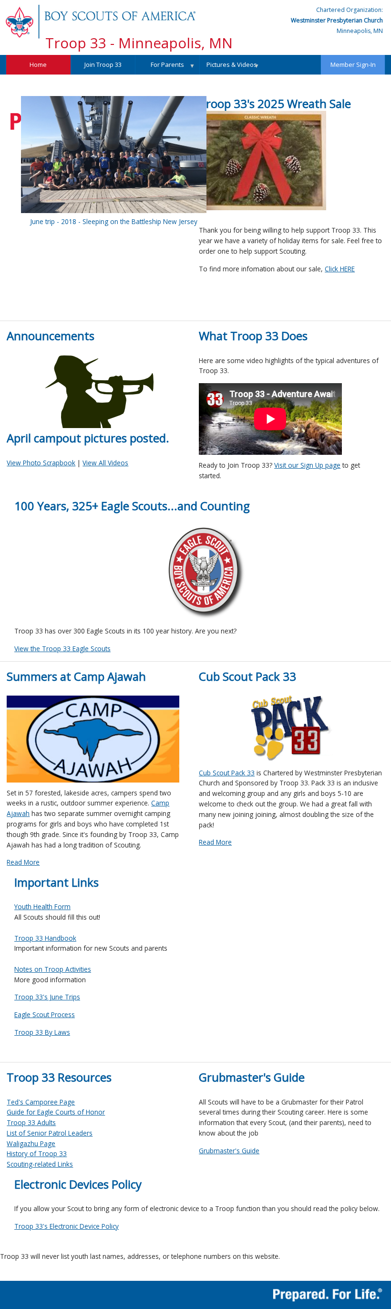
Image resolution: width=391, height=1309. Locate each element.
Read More (23, 862)
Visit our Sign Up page (307, 465)
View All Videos (105, 462)
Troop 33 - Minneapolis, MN (139, 43)
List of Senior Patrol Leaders (50, 1132)
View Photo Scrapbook (41, 462)
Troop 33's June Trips (47, 996)
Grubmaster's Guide (229, 1150)
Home (38, 64)
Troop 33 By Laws (42, 1032)
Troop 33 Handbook (45, 938)
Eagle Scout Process (44, 1014)
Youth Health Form (42, 906)
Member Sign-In (353, 64)
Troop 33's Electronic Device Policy (66, 1226)
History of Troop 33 (37, 1153)
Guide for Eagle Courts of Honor (56, 1111)
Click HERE (340, 268)
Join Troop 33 (103, 64)
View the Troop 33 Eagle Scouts (62, 648)
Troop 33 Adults (31, 1122)
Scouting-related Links (40, 1164)
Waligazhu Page (31, 1143)
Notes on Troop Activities (52, 969)
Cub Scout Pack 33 (227, 772)
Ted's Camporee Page (41, 1101)
